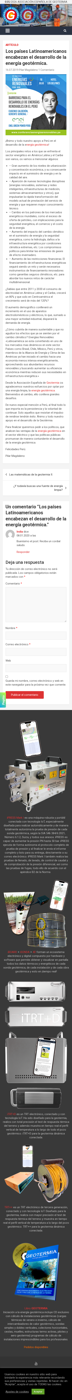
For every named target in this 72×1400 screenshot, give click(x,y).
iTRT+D (11, 1114)
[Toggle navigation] (7, 30)
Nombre (11, 628)
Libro (36, 1308)
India (20, 531)
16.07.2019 (12, 69)
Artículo (12, 44)
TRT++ (8, 1207)
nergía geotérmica (37, 144)
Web (8, 660)
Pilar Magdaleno (28, 69)
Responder (23, 552)
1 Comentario (46, 69)
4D (34, 952)
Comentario (14, 583)
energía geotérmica (43, 390)
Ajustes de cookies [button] (17, 1391)
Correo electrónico (18, 644)
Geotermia (53, 382)
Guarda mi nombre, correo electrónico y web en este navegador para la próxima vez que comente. (36, 682)
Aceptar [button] (38, 1391)
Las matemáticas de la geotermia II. (31, 474)
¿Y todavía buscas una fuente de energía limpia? (38, 488)
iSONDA (25, 952)
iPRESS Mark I (15, 817)
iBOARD (12, 952)
